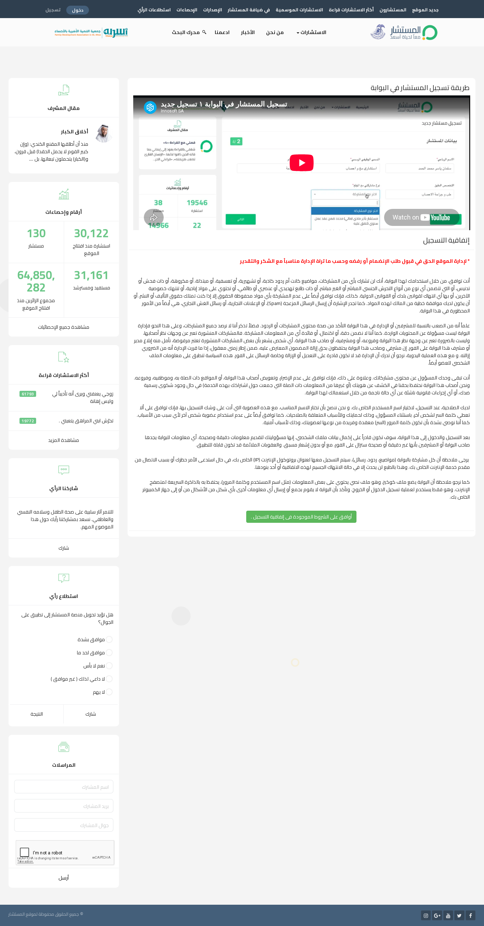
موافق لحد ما (91, 652)
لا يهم (99, 692)
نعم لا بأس (94, 666)
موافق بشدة (91, 639)
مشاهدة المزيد (63, 440)
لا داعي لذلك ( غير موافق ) (78, 679)
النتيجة (36, 714)
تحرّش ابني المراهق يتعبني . (86, 420)
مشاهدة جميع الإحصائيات (63, 327)
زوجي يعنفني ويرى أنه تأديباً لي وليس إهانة (82, 397)
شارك (63, 548)
